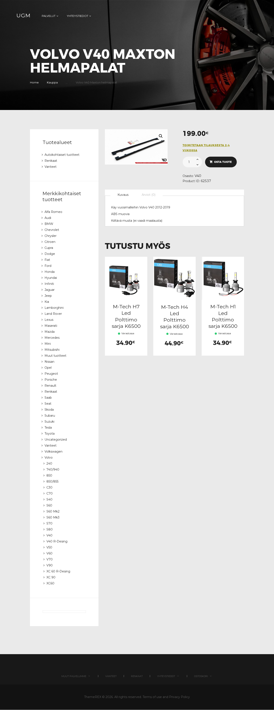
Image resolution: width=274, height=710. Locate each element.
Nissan (49, 362)
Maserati (51, 326)
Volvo (49, 457)
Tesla (48, 427)
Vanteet (51, 167)
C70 (49, 493)
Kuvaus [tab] (123, 195)
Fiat (47, 260)
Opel (48, 368)
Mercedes (52, 338)
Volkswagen (54, 451)
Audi (48, 218)
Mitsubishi (52, 350)
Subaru (50, 415)
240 (49, 463)
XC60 (50, 583)
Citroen (50, 242)
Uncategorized (56, 439)
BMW (49, 224)
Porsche (51, 380)
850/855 (52, 481)
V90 (49, 565)
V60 (49, 553)
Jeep (48, 296)
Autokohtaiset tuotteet (62, 155)
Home (34, 82)
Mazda (50, 332)
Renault (50, 386)
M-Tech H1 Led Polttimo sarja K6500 (222, 316)
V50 (49, 547)
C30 (49, 487)
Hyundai (51, 278)
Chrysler (51, 236)
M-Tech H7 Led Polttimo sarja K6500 (126, 316)
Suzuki (49, 421)
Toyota (50, 433)
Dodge (50, 254)
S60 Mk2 (53, 511)
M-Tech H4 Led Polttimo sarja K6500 (174, 317)
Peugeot (51, 374)
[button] (161, 136)
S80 (49, 529)
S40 (49, 499)
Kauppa (52, 82)
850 (49, 475)
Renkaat (51, 161)
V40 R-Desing (56, 541)
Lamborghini (54, 308)
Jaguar (50, 290)
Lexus (49, 320)
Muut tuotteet (55, 356)
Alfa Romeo (53, 212)
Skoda (49, 409)
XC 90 (50, 577)
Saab (48, 398)
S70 (49, 523)
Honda (50, 272)
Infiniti (49, 284)
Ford (48, 266)
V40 (198, 176)
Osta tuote (223, 162)
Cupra (49, 248)
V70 (49, 559)
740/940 (52, 469)
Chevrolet (52, 230)
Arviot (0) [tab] (148, 195)
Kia (47, 302)
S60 (49, 505)
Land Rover (53, 314)
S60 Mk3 (53, 517)
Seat (48, 404)
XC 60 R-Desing (58, 571)
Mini (48, 344)
